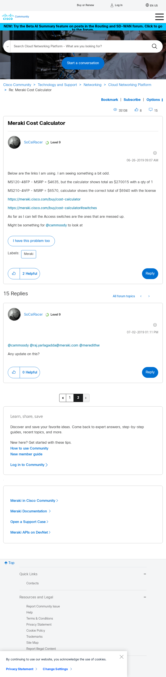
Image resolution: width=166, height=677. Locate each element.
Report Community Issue (43, 606)
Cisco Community (17, 85)
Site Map (32, 643)
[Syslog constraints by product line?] (148, 296)
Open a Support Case (28, 522)
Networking (93, 85)
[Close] (121, 657)
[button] (14, 274)
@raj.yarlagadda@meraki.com (54, 345)
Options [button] (153, 100)
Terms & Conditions (39, 618)
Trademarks (34, 637)
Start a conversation (83, 63)
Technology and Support (57, 85)
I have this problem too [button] (31, 241)
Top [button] (11, 563)
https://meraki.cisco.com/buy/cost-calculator (44, 199)
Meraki (28, 254)
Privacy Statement (19, 669)
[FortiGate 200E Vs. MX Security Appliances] (141, 296)
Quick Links (28, 574)
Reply (150, 273)
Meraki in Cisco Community (32, 500)
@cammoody (56, 225)
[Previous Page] (62, 398)
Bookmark (109, 100)
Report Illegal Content (41, 649)
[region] (63, 664)
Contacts (32, 583)
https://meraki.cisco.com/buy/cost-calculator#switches (52, 208)
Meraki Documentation (29, 511)
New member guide (26, 454)
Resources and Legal (36, 597)
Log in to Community (28, 464)
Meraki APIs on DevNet (29, 532)
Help (29, 612)
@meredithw (89, 345)
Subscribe (132, 100)
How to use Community (29, 448)
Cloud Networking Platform (129, 85)
